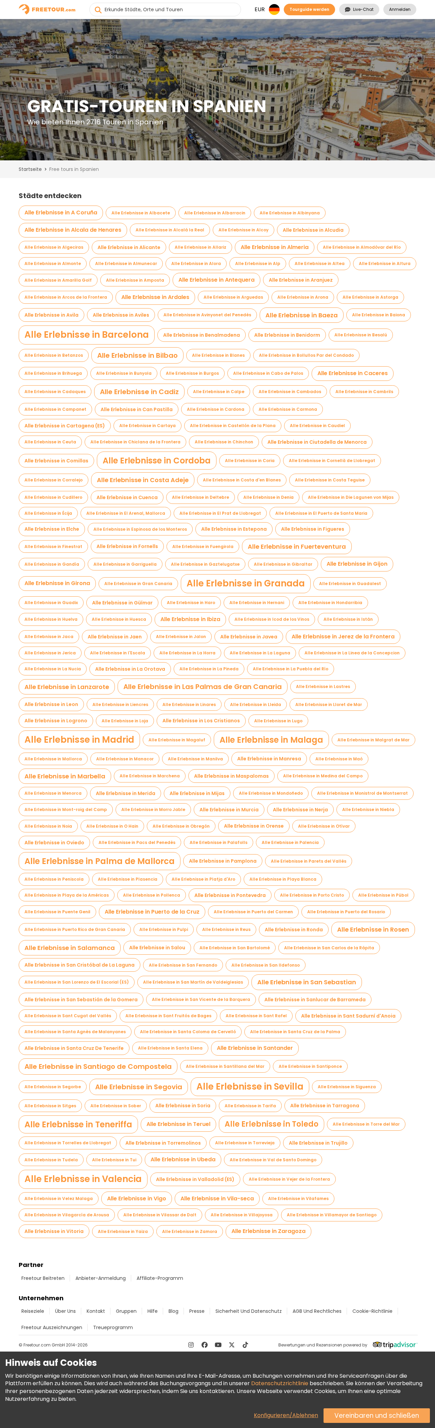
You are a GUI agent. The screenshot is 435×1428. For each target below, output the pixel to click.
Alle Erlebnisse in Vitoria (54, 1231)
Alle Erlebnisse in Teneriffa (78, 1124)
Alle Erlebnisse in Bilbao (137, 355)
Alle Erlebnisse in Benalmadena (201, 335)
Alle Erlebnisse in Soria (182, 1105)
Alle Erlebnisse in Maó (339, 759)
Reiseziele (32, 1311)
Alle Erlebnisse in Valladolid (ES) (195, 1179)
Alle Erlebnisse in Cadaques (55, 391)
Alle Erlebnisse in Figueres (312, 529)
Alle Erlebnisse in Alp (257, 263)
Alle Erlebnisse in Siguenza (347, 1087)
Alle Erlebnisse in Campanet (55, 409)
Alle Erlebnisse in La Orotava (130, 669)
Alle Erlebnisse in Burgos (192, 373)
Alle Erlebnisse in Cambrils (364, 391)
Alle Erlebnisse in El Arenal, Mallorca (125, 513)
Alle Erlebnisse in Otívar (324, 826)
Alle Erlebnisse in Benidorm (287, 335)
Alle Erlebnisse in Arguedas (233, 297)
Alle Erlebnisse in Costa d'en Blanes (242, 480)
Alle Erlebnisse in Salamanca (69, 948)
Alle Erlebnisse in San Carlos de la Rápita (329, 948)
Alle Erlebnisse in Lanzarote (66, 687)
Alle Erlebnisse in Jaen (115, 636)
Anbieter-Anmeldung (100, 1278)
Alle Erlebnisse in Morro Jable (153, 809)
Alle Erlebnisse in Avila (51, 315)
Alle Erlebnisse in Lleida (255, 704)
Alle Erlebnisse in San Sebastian (306, 982)
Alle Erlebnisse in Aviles (121, 315)
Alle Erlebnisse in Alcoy (243, 230)
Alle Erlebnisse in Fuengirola (202, 546)
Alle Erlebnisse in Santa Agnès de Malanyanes (75, 1032)
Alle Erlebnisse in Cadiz (139, 391)
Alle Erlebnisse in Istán (348, 619)
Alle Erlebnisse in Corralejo (53, 480)
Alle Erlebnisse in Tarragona (324, 1105)
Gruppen (126, 1311)
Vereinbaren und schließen (376, 1415)
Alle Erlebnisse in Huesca (119, 619)
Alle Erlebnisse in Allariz (200, 247)
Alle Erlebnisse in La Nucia (52, 669)
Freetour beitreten (43, 1278)
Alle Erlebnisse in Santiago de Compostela (98, 1066)
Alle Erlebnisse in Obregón (181, 826)
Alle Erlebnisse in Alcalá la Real (170, 230)
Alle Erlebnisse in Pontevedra (230, 895)
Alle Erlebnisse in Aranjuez (301, 280)
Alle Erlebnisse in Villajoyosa (242, 1215)
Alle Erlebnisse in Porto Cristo (312, 895)
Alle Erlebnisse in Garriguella (125, 564)
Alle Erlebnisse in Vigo (136, 1198)
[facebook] (205, 1345)
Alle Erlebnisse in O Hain (112, 826)
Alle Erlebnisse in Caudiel (317, 425)
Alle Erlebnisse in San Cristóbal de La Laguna (79, 965)
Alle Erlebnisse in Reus (226, 929)
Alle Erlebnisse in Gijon (357, 564)
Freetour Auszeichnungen (51, 1327)
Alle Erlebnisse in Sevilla (249, 1086)
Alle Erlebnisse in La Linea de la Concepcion (352, 653)
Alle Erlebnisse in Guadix (51, 602)
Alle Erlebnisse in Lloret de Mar (328, 704)
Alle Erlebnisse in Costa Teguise (330, 480)
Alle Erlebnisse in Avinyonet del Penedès (207, 315)
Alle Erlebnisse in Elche (51, 529)
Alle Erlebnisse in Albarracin (214, 213)
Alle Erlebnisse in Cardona (215, 409)
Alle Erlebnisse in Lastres (323, 686)
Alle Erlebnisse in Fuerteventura (297, 546)
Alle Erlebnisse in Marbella (64, 776)
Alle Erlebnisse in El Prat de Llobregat (220, 513)
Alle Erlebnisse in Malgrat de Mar (373, 740)
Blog (173, 1311)
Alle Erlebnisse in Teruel (178, 1124)
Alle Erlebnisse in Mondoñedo (271, 793)
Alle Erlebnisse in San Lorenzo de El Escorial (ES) (76, 982)
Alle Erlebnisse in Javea (248, 636)
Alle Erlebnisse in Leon (51, 704)
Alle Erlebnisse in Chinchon (224, 442)
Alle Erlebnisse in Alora (196, 263)
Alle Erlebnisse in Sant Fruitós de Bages (168, 1016)
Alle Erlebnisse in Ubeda (183, 1159)
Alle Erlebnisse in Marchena (150, 776)
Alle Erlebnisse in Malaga (271, 739)
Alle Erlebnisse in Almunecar (126, 263)
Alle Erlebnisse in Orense (254, 826)
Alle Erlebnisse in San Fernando (183, 965)
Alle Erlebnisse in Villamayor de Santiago (332, 1215)
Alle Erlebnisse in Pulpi (163, 929)
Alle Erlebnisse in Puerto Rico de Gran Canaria (74, 929)
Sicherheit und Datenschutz (248, 1311)
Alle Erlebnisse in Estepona (234, 529)
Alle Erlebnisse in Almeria (275, 247)
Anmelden (400, 9)
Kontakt (96, 1311)
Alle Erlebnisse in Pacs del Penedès (137, 842)
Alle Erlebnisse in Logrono (55, 720)
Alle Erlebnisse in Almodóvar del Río (362, 247)
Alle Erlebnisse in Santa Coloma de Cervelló (188, 1032)
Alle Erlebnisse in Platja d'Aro (203, 879)
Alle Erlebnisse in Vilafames (298, 1198)
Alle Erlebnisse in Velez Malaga (58, 1198)
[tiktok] (245, 1345)
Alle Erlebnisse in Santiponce (310, 1066)
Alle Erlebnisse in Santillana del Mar (225, 1066)
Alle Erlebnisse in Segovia (138, 1087)
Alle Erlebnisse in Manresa (269, 758)
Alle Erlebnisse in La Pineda (209, 669)
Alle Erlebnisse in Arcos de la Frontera (65, 297)
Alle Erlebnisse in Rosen (373, 929)
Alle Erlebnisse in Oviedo (54, 842)
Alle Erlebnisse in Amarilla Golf (58, 280)
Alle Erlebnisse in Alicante (129, 247)
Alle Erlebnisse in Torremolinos (163, 1143)
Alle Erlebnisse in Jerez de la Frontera (343, 636)
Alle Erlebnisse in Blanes (218, 355)
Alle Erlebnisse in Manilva (195, 759)
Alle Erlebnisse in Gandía (51, 564)
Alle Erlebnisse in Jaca (48, 636)
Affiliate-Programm (160, 1278)
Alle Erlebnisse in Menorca (53, 793)
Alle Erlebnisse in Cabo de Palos (268, 373)
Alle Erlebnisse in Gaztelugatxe (205, 564)
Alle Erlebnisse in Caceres (352, 373)
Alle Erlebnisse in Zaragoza (268, 1231)
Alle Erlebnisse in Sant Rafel (256, 1016)
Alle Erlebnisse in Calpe (218, 391)
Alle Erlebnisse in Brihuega (53, 373)
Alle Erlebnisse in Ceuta (50, 442)
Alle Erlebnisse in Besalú (360, 335)
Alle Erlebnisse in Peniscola (54, 879)
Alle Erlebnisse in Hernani (256, 602)
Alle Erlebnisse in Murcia (229, 809)
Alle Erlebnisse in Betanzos (53, 355)
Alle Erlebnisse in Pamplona (223, 861)
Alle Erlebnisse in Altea (320, 263)
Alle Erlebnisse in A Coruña (60, 212)
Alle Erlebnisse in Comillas (56, 460)
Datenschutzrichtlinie (279, 1383)
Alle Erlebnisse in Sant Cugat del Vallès (67, 1016)
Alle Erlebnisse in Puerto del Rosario (346, 912)
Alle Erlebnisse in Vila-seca (217, 1198)
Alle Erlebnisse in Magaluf (177, 740)
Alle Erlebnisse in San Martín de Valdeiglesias (193, 982)
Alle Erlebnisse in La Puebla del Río (290, 669)
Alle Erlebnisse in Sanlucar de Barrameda (315, 999)
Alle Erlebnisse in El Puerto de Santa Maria (321, 513)
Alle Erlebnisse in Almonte (52, 263)
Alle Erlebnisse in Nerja (300, 809)
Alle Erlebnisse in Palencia (290, 842)
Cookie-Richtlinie (372, 1311)
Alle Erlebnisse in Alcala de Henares (72, 230)
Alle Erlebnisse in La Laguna (260, 653)
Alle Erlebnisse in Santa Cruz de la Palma (295, 1032)
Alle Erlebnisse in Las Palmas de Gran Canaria (202, 686)
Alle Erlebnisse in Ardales (155, 297)
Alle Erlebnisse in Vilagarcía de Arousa (66, 1215)
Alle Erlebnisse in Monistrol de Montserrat (362, 793)
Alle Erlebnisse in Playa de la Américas (66, 895)
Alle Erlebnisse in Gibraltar (283, 564)
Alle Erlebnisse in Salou (157, 947)
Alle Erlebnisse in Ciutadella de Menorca (317, 442)
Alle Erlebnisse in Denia (268, 497)
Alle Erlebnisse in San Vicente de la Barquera (201, 999)
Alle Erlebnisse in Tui (114, 1160)
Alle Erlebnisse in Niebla (368, 809)
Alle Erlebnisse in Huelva (50, 619)
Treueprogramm (113, 1327)
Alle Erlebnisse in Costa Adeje (143, 480)
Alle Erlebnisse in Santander (255, 1048)
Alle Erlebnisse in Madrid (79, 740)
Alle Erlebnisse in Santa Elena (170, 1048)
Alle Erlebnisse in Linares (189, 704)
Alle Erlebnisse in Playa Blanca (282, 879)
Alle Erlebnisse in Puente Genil (57, 912)
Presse (197, 1311)
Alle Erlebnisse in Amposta (135, 280)
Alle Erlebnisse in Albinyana (290, 213)
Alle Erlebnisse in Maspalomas (231, 776)
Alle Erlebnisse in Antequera (216, 280)
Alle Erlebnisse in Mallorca (53, 759)
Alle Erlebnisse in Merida (125, 793)
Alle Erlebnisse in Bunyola (124, 373)
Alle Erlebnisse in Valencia (83, 1179)
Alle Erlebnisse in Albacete (140, 213)
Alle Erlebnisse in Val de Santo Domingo (273, 1160)
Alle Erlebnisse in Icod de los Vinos (271, 619)
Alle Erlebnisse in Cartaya (147, 425)
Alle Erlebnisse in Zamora (189, 1231)
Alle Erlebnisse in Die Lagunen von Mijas (351, 497)
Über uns (65, 1311)
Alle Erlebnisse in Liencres (120, 704)
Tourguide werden (309, 9)
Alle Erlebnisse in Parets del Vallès (308, 861)
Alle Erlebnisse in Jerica (50, 653)
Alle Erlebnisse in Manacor (125, 759)
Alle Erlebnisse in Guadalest (350, 583)
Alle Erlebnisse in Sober (115, 1106)
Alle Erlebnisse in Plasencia (127, 879)
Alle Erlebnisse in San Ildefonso (265, 965)
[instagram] (191, 1345)
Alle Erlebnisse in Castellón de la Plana (233, 425)
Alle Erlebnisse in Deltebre (200, 497)
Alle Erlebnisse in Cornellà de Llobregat (332, 460)
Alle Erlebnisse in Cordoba (157, 460)
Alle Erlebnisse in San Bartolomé (234, 948)
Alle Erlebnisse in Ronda (294, 929)
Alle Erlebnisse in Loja (125, 721)
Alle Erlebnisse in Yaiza (123, 1231)
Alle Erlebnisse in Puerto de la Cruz (152, 912)
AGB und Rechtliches (317, 1311)
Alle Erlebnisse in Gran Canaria (138, 583)
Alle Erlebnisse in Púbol (383, 895)
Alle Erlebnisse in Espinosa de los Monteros (140, 529)
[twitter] (232, 1345)
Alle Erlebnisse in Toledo (271, 1124)
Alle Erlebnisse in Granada (246, 583)
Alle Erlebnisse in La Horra (187, 653)
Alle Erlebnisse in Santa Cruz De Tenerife (74, 1048)
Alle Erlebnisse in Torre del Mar (366, 1124)
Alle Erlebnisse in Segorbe (52, 1087)
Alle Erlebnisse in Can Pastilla (137, 409)
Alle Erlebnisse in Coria (250, 460)
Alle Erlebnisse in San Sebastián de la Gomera (81, 999)
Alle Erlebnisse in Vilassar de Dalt (159, 1215)
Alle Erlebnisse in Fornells (127, 546)
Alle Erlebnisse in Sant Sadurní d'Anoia (348, 1015)
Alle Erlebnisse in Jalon (181, 636)
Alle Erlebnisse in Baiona (378, 315)
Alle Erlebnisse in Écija (48, 513)
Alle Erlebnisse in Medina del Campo (323, 776)
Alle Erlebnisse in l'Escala (117, 653)
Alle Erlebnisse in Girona (57, 583)
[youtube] (218, 1345)
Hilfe (152, 1311)
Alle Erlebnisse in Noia (48, 826)
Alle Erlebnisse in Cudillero (53, 497)
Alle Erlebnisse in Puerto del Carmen (253, 912)
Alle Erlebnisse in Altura (385, 263)
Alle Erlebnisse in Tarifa (250, 1106)
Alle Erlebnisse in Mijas (197, 793)
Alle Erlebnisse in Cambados (290, 391)
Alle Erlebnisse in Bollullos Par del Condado (306, 355)
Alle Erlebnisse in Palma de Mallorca (99, 861)
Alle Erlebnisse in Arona (302, 297)
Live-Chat (363, 9)
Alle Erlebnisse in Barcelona (86, 335)
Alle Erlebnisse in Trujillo (318, 1143)
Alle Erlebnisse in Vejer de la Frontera (289, 1179)
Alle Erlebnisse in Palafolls (218, 842)
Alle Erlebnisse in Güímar (122, 602)
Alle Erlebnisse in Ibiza (190, 619)
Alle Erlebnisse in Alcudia (313, 230)
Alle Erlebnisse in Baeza (301, 315)
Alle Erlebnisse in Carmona (288, 409)
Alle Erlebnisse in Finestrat (53, 546)
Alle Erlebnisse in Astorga (370, 297)
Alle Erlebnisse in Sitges (50, 1106)
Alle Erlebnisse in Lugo (278, 721)
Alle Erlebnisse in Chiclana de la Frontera (135, 442)
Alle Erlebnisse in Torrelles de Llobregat (67, 1143)
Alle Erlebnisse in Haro (191, 602)
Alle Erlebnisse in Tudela (51, 1160)
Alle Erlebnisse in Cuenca (127, 497)
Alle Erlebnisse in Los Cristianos (201, 720)
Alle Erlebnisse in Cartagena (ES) (64, 425)
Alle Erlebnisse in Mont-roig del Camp (65, 809)
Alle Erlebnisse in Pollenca (151, 895)
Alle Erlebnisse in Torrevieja (245, 1143)
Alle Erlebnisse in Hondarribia (330, 602)
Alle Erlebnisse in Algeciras (53, 247)
